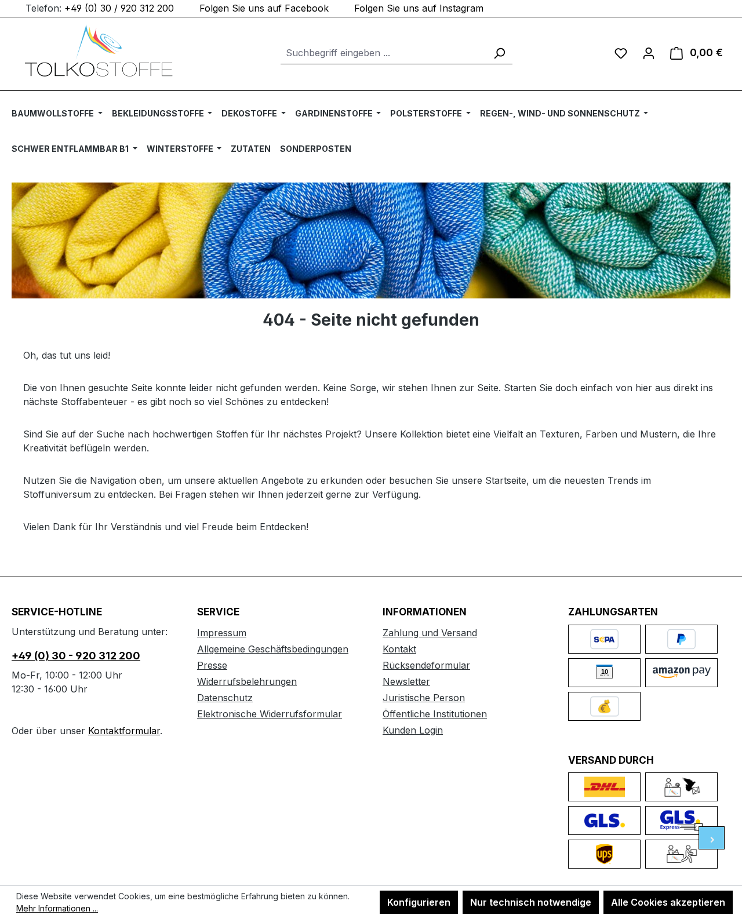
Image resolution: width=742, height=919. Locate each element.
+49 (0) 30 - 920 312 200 (76, 656)
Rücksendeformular (426, 665)
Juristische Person (424, 697)
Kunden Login (413, 730)
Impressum (221, 633)
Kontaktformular (124, 730)
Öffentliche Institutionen (435, 714)
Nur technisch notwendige (530, 902)
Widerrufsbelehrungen (247, 681)
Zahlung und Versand (430, 633)
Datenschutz (225, 697)
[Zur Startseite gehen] (99, 50)
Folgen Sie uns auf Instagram (418, 8)
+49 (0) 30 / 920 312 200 (119, 8)
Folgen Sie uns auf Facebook (264, 8)
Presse (212, 665)
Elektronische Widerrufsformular (269, 714)
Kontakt (399, 649)
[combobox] (383, 53)
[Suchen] (499, 53)
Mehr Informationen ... (57, 908)
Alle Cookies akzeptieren (668, 902)
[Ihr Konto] (649, 52)
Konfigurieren (418, 902)
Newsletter (406, 681)
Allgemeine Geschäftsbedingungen (272, 649)
